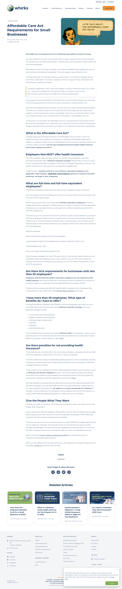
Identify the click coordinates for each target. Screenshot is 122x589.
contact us (38, 446)
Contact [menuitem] (93, 549)
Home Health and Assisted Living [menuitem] (73, 543)
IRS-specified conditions (66, 291)
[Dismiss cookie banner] (117, 570)
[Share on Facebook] (53, 472)
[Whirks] (19, 8)
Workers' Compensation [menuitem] (43, 549)
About (97, 8)
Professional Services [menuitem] (69, 555)
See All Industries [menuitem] (68, 561)
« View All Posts (12, 21)
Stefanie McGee (14, 42)
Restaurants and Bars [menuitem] (70, 540)
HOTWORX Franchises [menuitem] (70, 546)
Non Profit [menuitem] (66, 558)
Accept (112, 583)
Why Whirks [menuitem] (95, 540)
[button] (115, 504)
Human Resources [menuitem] (41, 543)
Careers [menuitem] (93, 546)
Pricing (81, 8)
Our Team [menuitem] (94, 543)
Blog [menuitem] (36, 565)
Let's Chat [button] (108, 8)
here (62, 338)
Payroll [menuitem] (37, 540)
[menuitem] (101, 1)
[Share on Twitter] (63, 472)
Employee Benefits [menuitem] (41, 546)
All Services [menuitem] (38, 552)
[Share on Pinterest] (69, 472)
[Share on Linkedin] (58, 472)
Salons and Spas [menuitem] (68, 549)
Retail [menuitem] (65, 552)
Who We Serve (56, 8)
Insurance (61, 459)
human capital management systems (54, 435)
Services (45, 8)
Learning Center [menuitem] (40, 562)
